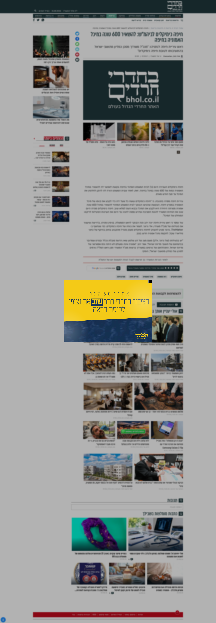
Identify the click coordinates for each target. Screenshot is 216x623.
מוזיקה (122, 15)
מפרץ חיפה (121, 340)
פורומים (38, 15)
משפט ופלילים (135, 15)
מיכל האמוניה (148, 340)
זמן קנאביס (159, 20)
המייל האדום (44, 11)
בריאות (112, 15)
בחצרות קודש (165, 15)
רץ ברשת (50, 15)
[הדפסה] (77, 113)
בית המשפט (162, 340)
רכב (94, 15)
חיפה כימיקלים (176, 340)
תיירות (86, 15)
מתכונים (61, 15)
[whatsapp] (77, 108)
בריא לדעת (136, 20)
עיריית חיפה (134, 340)
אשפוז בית (147, 20)
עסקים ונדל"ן (73, 15)
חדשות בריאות (172, 20)
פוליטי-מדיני (150, 15)
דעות (102, 15)
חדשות (178, 15)
